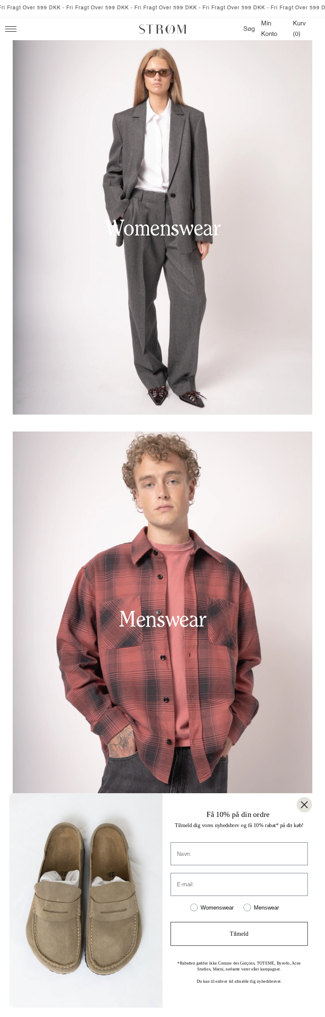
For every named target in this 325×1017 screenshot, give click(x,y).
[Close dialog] (304, 804)
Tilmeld (239, 934)
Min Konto (271, 28)
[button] (249, 29)
